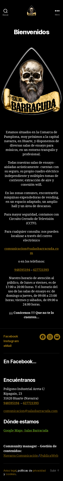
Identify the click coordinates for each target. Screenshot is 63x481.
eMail (8, 346)
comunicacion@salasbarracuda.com (31, 411)
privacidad (39, 470)
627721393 (41, 270)
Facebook (11, 336)
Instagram (11, 341)
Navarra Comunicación (21, 456)
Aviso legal (10, 470)
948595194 (22, 270)
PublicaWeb (49, 456)
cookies (11, 474)
